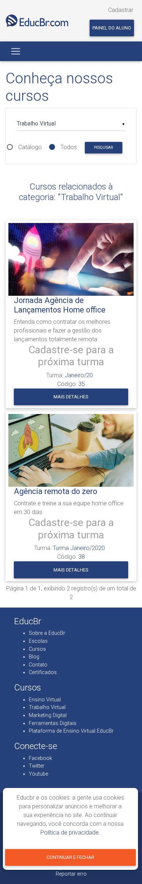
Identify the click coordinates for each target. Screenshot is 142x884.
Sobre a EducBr (47, 633)
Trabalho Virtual (47, 707)
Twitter (36, 766)
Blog (34, 657)
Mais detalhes (71, 396)
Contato (38, 665)
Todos (68, 147)
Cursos (37, 649)
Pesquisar (103, 147)
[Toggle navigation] (15, 51)
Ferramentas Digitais (52, 723)
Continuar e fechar (70, 857)
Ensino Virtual (45, 700)
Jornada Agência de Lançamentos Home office (60, 305)
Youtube (38, 774)
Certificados (43, 672)
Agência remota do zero (55, 491)
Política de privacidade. (70, 832)
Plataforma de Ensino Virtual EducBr (71, 731)
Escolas (38, 641)
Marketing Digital (48, 715)
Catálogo (30, 147)
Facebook (40, 758)
